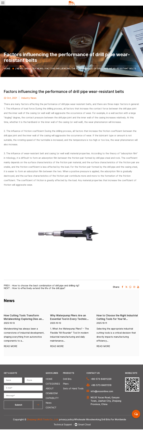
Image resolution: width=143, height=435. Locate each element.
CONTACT (51, 407)
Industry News (34, 68)
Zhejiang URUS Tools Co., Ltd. (43, 419)
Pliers (66, 383)
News (20, 68)
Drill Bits (67, 379)
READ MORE (10, 346)
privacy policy (66, 419)
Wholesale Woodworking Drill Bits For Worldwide (100, 419)
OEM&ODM (52, 393)
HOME (7, 68)
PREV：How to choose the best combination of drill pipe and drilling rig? (41, 285)
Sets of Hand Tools (73, 388)
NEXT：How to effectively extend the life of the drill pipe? (34, 288)
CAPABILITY (52, 398)
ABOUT (50, 388)
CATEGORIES (53, 383)
